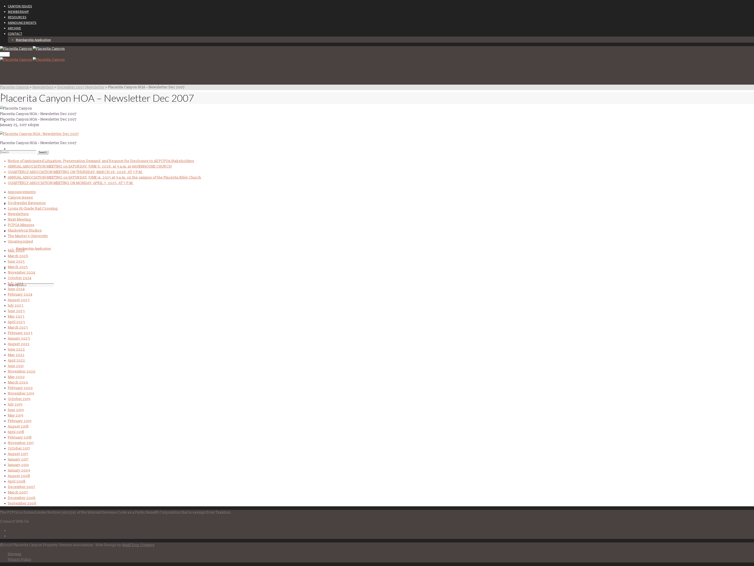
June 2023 (16, 311)
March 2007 (18, 492)
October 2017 (19, 448)
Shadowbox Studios (25, 230)
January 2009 (19, 470)
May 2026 (16, 250)
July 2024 (15, 283)
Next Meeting (19, 219)
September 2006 (22, 503)
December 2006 (22, 498)
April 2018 (16, 432)
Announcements (22, 192)
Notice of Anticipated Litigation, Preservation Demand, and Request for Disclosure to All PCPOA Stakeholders (101, 161)
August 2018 (18, 426)
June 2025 (16, 261)
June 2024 (16, 289)
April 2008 (17, 481)
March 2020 (18, 382)
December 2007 (21, 487)
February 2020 (20, 388)
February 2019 (19, 421)
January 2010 (18, 465)
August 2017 (18, 454)
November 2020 (22, 371)
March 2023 (18, 327)
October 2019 (19, 399)
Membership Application (33, 39)
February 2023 (20, 333)
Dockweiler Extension (27, 203)
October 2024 (19, 278)
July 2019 (15, 404)
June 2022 (16, 349)
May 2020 (16, 377)
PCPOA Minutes (21, 225)
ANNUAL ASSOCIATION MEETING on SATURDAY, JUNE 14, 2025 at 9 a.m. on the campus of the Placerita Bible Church (104, 177)
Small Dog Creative (138, 545)
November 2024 (21, 272)
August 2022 (19, 344)
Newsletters (18, 214)
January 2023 (19, 338)
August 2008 (19, 476)
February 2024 (20, 294)
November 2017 (21, 443)
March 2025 (18, 267)
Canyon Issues (20, 197)
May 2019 (15, 415)
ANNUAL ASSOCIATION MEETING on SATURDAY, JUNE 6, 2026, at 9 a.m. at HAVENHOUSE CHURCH (90, 166)
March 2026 (18, 256)
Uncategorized (20, 241)
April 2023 (16, 322)
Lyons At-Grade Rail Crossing (33, 208)
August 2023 (18, 300)
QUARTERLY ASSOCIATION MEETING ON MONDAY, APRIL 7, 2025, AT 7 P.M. (71, 183)
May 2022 (16, 355)
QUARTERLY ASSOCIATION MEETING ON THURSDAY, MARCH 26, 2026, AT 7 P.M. (75, 172)
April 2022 (16, 360)
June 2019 (16, 410)
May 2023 (16, 316)
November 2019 (21, 393)
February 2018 (20, 437)
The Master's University (28, 236)
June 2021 (16, 366)
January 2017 (18, 459)
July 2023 (15, 305)
